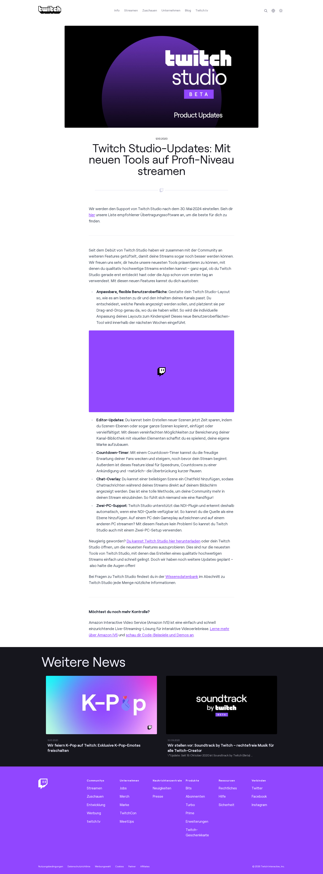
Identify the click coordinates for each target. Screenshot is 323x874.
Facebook (259, 796)
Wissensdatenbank (181, 576)
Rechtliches (228, 788)
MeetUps (127, 821)
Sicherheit (226, 805)
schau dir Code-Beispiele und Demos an (160, 635)
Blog (188, 10)
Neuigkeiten (162, 788)
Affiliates (145, 866)
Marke (124, 805)
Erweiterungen (197, 821)
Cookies (119, 866)
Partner (132, 866)
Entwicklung (96, 805)
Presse (158, 796)
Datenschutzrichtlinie (79, 866)
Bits (189, 788)
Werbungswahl (103, 866)
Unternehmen (171, 10)
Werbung (94, 813)
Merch (124, 796)
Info (117, 10)
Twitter (257, 788)
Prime (190, 813)
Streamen (131, 10)
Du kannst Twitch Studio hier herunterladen (163, 541)
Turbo (190, 805)
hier (92, 214)
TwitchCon (128, 813)
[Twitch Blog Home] (49, 10)
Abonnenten (195, 796)
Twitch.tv (201, 10)
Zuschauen (149, 10)
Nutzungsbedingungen (50, 866)
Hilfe (222, 796)
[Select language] (273, 10)
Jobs (123, 788)
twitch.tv (93, 821)
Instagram (259, 805)
